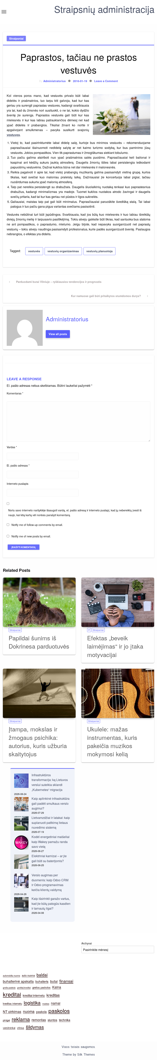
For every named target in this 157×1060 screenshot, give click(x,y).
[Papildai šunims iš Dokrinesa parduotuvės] (39, 602)
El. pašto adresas (18, 465)
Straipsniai (16, 38)
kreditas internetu (12, 1003)
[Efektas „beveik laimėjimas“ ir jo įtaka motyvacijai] (117, 602)
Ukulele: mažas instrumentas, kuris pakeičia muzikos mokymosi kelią (112, 741)
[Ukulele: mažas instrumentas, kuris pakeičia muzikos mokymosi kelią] (117, 693)
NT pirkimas (12, 1011)
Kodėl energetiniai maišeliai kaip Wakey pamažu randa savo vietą (51, 842)
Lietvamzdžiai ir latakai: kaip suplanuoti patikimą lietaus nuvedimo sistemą (51, 822)
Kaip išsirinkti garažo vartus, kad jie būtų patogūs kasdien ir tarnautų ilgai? (51, 903)
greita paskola (9, 987)
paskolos (59, 1010)
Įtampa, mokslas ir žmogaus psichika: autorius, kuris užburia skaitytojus (38, 741)
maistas (45, 1003)
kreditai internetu (34, 995)
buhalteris (41, 981)
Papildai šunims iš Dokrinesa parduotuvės (39, 641)
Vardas (12, 447)
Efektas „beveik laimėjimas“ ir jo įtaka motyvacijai (115, 646)
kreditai (12, 994)
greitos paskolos (41, 987)
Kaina (56, 987)
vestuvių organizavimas (63, 251)
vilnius (20, 1028)
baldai (42, 975)
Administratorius (54, 81)
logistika (32, 1002)
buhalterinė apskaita (18, 981)
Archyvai (86, 943)
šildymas (35, 1026)
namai (55, 1003)
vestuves (13, 135)
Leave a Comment (106, 81)
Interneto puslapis (17, 484)
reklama (21, 1019)
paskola (41, 1011)
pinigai (6, 1020)
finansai (66, 981)
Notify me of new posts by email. (31, 536)
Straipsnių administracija (104, 9)
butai (54, 981)
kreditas (53, 995)
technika (64, 1020)
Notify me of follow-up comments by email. (37, 525)
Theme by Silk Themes (78, 1054)
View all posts (58, 334)
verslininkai (9, 1028)
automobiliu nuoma (11, 975)
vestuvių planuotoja (99, 251)
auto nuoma (28, 975)
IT (89, 630)
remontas (39, 1019)
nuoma (28, 1011)
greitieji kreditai (24, 987)
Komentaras (15, 393)
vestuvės (34, 251)
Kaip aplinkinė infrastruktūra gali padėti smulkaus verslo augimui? (51, 803)
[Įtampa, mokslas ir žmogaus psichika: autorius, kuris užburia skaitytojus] (39, 693)
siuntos (52, 1020)
